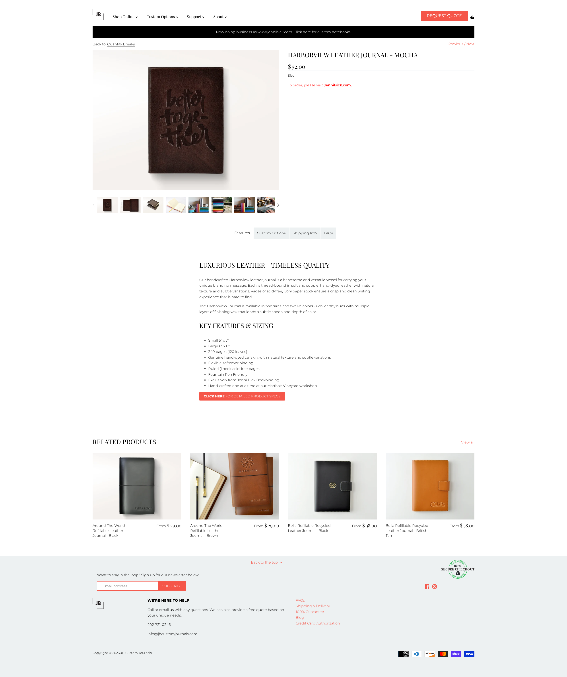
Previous (455, 44)
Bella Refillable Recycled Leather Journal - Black (309, 528)
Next (470, 44)
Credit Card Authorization (318, 623)
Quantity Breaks (121, 44)
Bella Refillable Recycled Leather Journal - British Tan (407, 530)
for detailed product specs (242, 396)
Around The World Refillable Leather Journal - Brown (206, 530)
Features (242, 233)
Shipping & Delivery (313, 606)
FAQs (328, 233)
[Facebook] (427, 586)
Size (291, 76)
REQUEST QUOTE (444, 15)
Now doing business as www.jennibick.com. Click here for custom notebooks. (283, 32)
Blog (300, 617)
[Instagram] (434, 586)
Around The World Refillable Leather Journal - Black (109, 530)
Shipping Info (305, 233)
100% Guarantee (310, 612)
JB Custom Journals (136, 653)
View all (467, 442)
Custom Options (271, 233)
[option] (107, 205)
